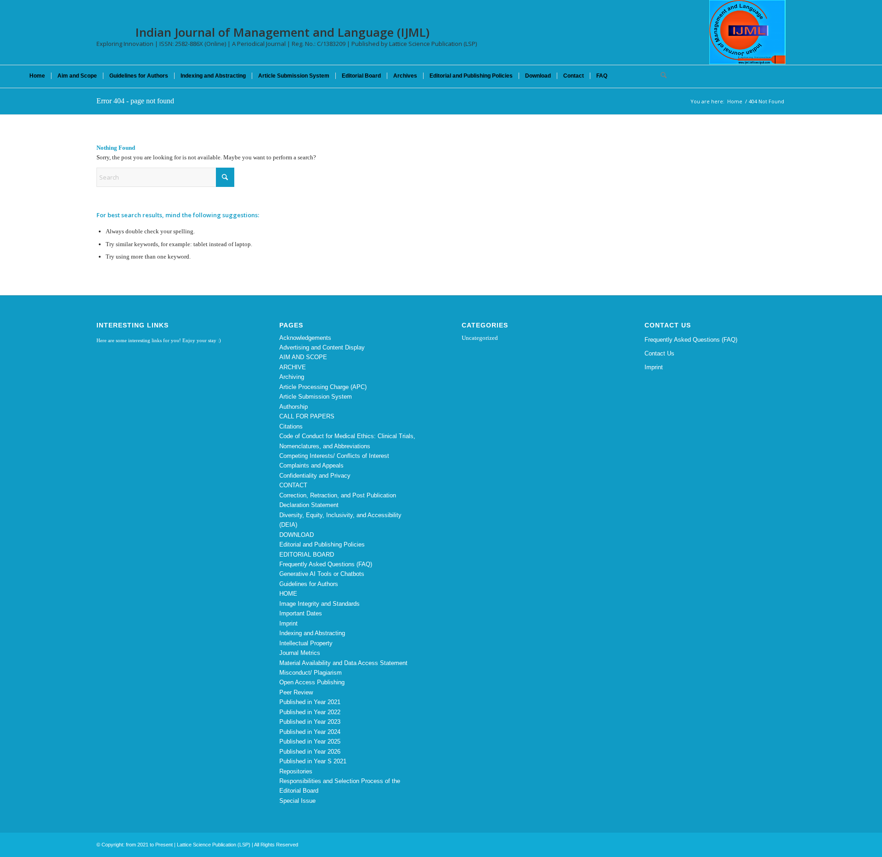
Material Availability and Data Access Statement (343, 663)
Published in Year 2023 (309, 721)
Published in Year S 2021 (312, 761)
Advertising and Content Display (322, 347)
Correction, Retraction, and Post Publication (337, 495)
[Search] (661, 75)
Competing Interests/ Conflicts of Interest (334, 455)
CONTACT (293, 485)
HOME (288, 593)
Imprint (288, 623)
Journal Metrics (299, 652)
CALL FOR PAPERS (306, 416)
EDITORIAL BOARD (306, 554)
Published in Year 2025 (309, 741)
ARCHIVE (292, 367)
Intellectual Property (306, 643)
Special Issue (297, 800)
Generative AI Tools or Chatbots (321, 573)
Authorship (293, 406)
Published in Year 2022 (309, 712)
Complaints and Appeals (311, 465)
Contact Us (659, 353)
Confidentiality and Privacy (315, 475)
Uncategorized (480, 337)
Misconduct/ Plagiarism (310, 672)
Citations (291, 426)
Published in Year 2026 (309, 751)
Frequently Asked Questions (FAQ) (325, 564)
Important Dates (300, 613)
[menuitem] (37, 75)
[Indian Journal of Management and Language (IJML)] (747, 32)
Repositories (295, 771)
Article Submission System (315, 396)
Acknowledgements (305, 337)
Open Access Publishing (312, 682)
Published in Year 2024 (309, 731)
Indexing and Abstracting (312, 633)
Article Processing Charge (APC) (323, 386)
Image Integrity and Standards (319, 603)
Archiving (291, 376)
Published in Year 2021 (309, 702)
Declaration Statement (309, 505)
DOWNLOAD (296, 534)
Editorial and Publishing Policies (322, 544)
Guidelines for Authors (308, 584)
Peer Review (296, 692)
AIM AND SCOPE (303, 357)
